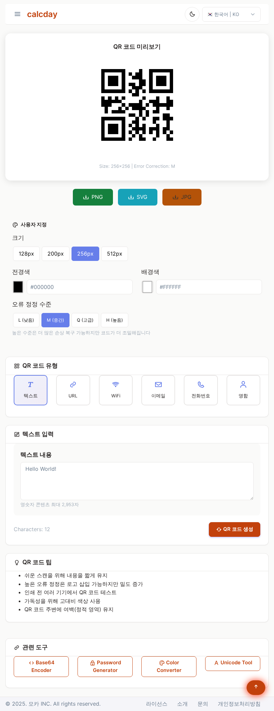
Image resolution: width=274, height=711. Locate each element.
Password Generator (107, 666)
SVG (142, 197)
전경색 (21, 271)
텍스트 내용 (36, 454)
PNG (97, 197)
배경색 (150, 271)
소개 (182, 703)
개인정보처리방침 (239, 703)
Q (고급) (85, 320)
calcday (42, 14)
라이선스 (156, 703)
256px (85, 253)
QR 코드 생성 (238, 529)
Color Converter (169, 666)
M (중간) (55, 320)
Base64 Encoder (42, 666)
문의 (202, 703)
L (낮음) (26, 320)
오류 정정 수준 (31, 304)
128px (26, 253)
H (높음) (114, 320)
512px (114, 253)
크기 (18, 237)
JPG (186, 197)
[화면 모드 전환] (192, 14)
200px (55, 253)
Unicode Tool (236, 662)
